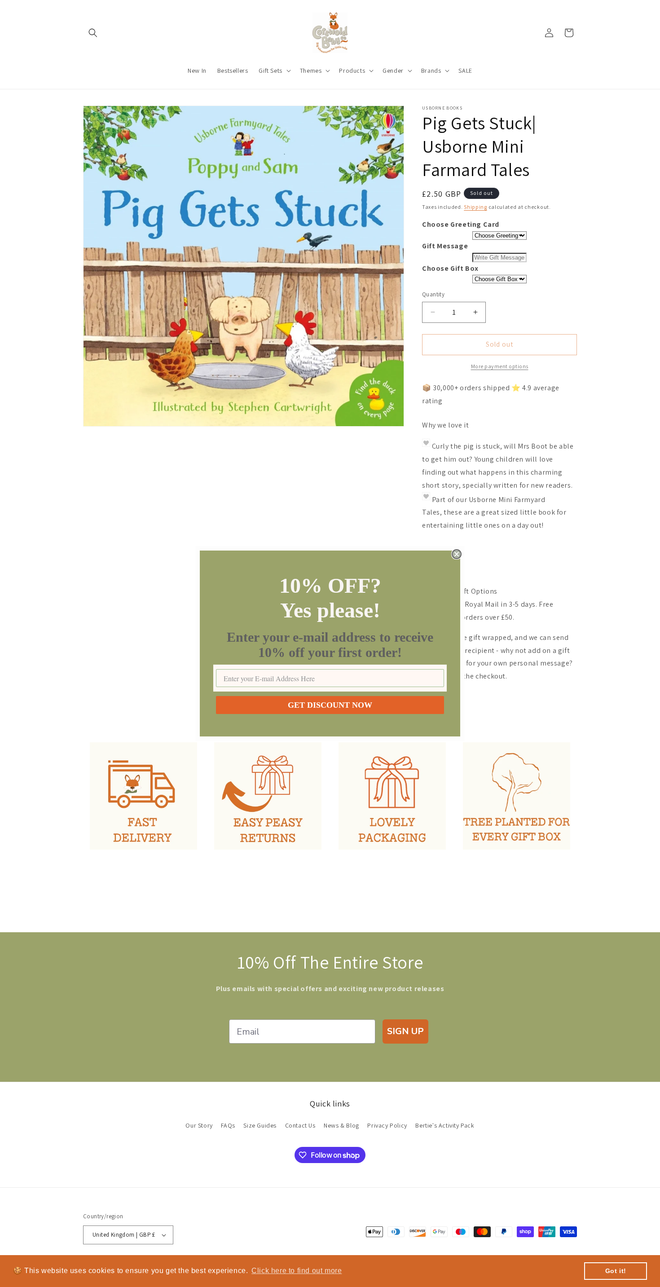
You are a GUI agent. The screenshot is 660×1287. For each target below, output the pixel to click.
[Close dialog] (456, 554)
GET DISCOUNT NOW (330, 705)
